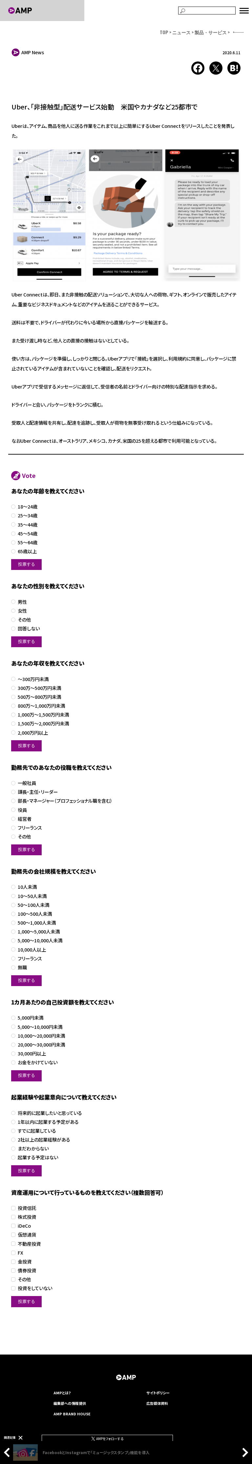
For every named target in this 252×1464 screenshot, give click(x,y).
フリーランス (30, 828)
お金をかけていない (37, 1062)
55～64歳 (27, 542)
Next (243, 1452)
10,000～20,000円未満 (41, 1036)
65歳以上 (27, 551)
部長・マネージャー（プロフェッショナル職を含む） (65, 801)
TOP (164, 32)
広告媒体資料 (157, 1403)
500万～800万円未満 (39, 697)
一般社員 (27, 783)
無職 (22, 967)
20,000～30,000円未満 (41, 1045)
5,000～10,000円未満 (40, 1027)
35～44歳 (27, 525)
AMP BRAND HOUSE (72, 1413)
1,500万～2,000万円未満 (43, 723)
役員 (22, 810)
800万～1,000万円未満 (41, 706)
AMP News (32, 52)
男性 (22, 602)
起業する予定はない (38, 1157)
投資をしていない (35, 1288)
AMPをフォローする (109, 1438)
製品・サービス (211, 32)
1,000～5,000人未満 (39, 932)
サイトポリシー (158, 1392)
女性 (22, 611)
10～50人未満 (32, 896)
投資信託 (27, 1208)
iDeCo (24, 1226)
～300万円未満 (33, 679)
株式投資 (27, 1217)
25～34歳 (27, 515)
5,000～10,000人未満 (40, 940)
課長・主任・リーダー (38, 792)
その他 (24, 620)
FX (20, 1253)
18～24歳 (27, 507)
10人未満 (27, 887)
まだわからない (33, 1148)
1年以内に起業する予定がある (48, 1122)
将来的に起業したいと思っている (50, 1113)
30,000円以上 (32, 1054)
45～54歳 (27, 534)
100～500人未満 (35, 914)
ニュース (181, 32)
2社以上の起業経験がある (44, 1140)
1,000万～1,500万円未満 (43, 715)
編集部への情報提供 (69, 1403)
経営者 (25, 819)
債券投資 (27, 1270)
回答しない (29, 629)
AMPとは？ (62, 1392)
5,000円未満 (30, 1018)
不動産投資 (29, 1244)
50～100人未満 (33, 905)
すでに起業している (37, 1131)
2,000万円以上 (33, 733)
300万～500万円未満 (39, 688)
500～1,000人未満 (37, 923)
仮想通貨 (27, 1235)
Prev (8, 1452)
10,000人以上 (32, 950)
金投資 (25, 1262)
